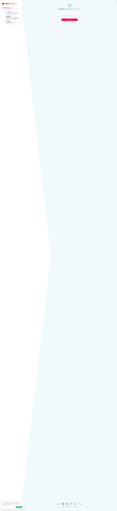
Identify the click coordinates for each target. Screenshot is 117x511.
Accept (19, 507)
